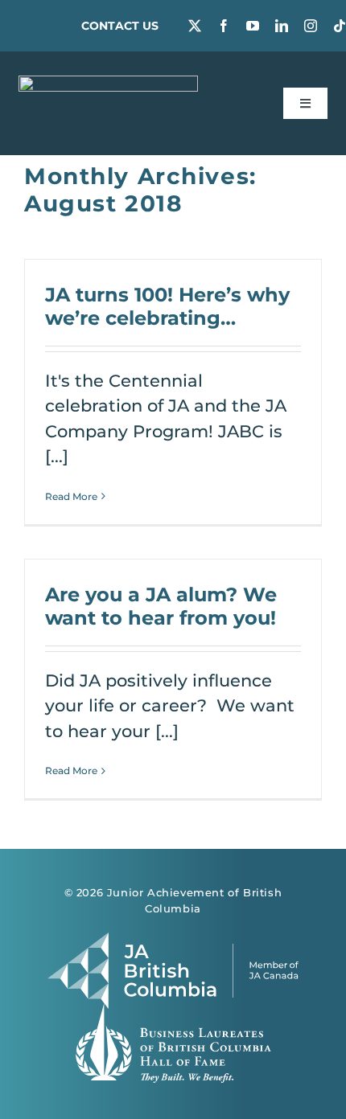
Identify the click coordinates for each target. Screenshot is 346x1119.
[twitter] (194, 25)
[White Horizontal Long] (109, 84)
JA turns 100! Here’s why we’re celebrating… (167, 306)
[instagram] (310, 25)
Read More (71, 496)
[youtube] (252, 25)
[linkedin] (281, 25)
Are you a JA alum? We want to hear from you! (161, 606)
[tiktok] (339, 25)
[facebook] (223, 25)
